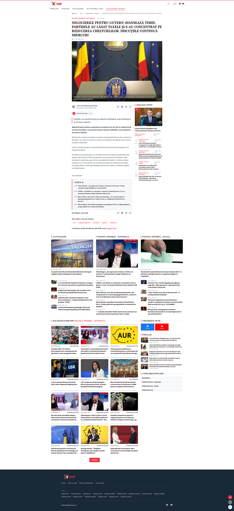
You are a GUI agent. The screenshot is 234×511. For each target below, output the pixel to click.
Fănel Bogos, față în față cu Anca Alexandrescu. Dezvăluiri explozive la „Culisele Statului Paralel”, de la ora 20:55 (94, 418)
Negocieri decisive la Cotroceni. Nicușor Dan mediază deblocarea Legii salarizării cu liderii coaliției (150, 156)
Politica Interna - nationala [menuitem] (115, 9)
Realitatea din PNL (77, 496)
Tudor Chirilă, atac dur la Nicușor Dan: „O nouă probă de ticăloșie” (164, 294)
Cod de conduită (100, 483)
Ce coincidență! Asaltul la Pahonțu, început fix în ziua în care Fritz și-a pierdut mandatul (75, 284)
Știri (81, 13)
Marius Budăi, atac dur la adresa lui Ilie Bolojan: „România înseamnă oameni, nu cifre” (150, 178)
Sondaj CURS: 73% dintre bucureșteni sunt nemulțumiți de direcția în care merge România (64, 351)
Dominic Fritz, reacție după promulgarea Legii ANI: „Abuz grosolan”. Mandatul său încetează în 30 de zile (164, 285)
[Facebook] (180, 4)
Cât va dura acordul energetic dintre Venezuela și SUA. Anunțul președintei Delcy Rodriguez (93, 384)
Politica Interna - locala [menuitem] (94, 9)
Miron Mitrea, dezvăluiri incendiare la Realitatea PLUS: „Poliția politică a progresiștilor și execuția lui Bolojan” (104, 205)
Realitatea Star (87, 494)
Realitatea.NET (65, 494)
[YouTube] (183, 4)
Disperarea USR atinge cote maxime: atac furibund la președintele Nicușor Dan (74, 291)
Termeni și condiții (72, 483)
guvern (104, 223)
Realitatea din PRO (66, 496)
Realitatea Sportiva (76, 494)
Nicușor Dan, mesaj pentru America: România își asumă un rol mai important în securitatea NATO (165, 312)
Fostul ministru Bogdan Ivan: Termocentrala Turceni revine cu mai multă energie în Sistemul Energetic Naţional (147, 132)
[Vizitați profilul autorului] (74, 107)
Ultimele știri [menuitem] (54, 9)
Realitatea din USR (97, 494)
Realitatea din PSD (90, 106)
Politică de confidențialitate (86, 483)
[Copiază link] (118, 106)
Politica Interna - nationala (92, 13)
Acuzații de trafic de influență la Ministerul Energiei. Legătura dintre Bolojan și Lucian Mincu (71, 273)
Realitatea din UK (102, 496)
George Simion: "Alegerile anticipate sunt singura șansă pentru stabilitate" (93, 451)
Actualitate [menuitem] (66, 9)
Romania (96, 223)
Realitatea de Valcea (126, 496)
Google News (111, 228)
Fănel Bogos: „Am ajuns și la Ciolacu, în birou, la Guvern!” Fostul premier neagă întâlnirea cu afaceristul (101, 187)
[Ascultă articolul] (230, 497)
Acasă (75, 13)
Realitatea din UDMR (159, 494)
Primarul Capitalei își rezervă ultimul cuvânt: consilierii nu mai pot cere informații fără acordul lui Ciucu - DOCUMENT (165, 302)
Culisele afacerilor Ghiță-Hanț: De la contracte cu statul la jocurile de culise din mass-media (116, 313)
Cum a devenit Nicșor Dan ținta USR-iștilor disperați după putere (64, 383)
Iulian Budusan (103, 346)
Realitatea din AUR (122, 494)
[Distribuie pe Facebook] (122, 106)
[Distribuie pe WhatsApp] (126, 106)
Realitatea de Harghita (90, 496)
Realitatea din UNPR (110, 494)
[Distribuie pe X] (130, 106)
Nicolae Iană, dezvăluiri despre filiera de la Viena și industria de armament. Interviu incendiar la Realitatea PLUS (63, 418)
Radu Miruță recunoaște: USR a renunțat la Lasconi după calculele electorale (124, 451)
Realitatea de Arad (114, 496)
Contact (63, 483)
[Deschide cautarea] (168, 3)
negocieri (113, 223)
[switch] (175, 4)
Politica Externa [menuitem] (78, 9)
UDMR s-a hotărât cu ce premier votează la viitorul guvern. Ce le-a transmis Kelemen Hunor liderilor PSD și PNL (101, 192)
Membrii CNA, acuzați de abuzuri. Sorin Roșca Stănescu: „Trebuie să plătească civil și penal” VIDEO (75, 300)
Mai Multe (95, 460)
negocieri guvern (84, 223)
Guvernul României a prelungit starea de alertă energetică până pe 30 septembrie (74, 308)
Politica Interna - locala (144, 162)
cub (74, 223)
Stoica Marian (74, 346)
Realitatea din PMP (147, 494)
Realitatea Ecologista (134, 494)
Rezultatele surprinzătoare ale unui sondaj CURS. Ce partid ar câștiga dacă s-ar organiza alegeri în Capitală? (161, 274)
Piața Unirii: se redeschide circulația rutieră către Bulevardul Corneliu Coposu (148, 167)
